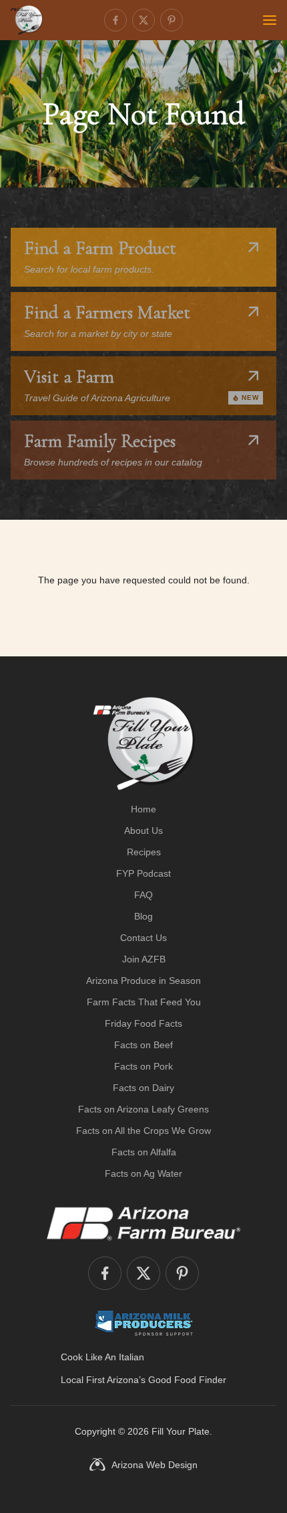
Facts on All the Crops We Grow (143, 1130)
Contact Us (143, 937)
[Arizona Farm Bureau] (143, 1223)
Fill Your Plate (181, 1431)
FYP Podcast (143, 873)
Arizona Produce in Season (143, 980)
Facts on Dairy (143, 1087)
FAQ (143, 894)
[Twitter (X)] (143, 20)
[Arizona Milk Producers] (144, 1323)
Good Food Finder (187, 1379)
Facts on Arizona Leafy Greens (143, 1109)
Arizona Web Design (154, 1464)
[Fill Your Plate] (27, 20)
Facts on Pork (143, 1066)
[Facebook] (115, 20)
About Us (143, 830)
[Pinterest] (171, 20)
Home (143, 809)
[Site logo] (144, 743)
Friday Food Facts (143, 1023)
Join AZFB (144, 959)
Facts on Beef (143, 1044)
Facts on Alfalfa (143, 1152)
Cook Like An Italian (102, 1357)
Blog (143, 916)
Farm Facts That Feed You (144, 1002)
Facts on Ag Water (143, 1173)
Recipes (144, 852)
